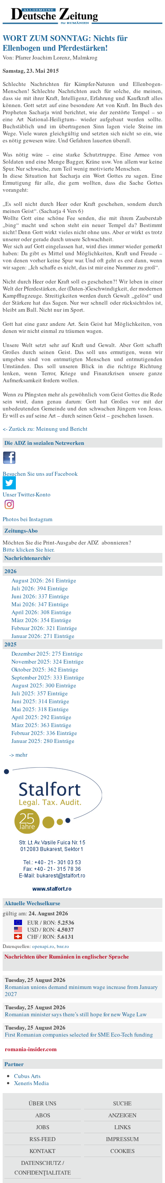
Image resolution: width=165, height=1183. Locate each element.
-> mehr (18, 754)
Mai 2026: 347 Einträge (40, 604)
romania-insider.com (31, 1049)
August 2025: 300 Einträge (43, 685)
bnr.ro (63, 946)
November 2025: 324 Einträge (47, 661)
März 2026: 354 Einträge (41, 619)
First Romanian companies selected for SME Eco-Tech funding (79, 1034)
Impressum (122, 1139)
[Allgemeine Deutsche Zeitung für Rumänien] (63, 15)
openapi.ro (43, 946)
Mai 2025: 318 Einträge (40, 709)
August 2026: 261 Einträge (43, 580)
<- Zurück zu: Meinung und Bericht (45, 429)
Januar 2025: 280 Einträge (42, 740)
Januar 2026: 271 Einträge (42, 635)
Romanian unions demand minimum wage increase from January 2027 (81, 990)
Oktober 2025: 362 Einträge (44, 669)
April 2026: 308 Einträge (41, 612)
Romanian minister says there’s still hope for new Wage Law (76, 1014)
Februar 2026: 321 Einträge (44, 627)
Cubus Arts (27, 1076)
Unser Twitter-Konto (27, 494)
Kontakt (42, 1151)
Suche (122, 1103)
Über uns (42, 1103)
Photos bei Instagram (27, 519)
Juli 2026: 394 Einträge (39, 588)
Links (122, 1127)
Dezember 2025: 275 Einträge (47, 653)
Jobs (42, 1127)
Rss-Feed (42, 1139)
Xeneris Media (31, 1083)
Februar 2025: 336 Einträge (44, 732)
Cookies (122, 1151)
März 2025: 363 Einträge (41, 724)
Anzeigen (122, 1115)
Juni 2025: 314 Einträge (40, 701)
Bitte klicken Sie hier (28, 549)
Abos (42, 1115)
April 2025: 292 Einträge (41, 716)
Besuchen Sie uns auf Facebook (40, 474)
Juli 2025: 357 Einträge (39, 693)
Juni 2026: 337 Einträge (40, 596)
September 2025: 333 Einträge (47, 677)
